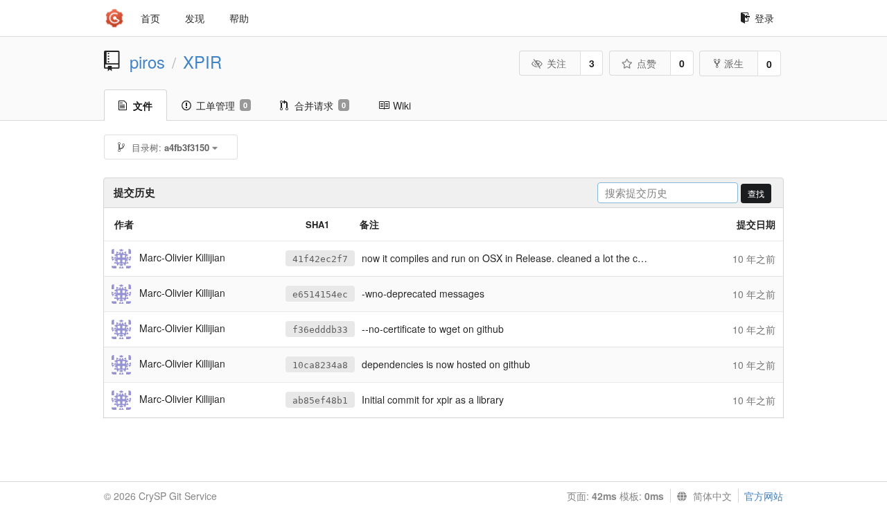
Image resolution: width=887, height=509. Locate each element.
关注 (556, 63)
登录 (764, 18)
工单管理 (221, 105)
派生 (734, 63)
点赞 (646, 63)
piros (147, 62)
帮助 (239, 18)
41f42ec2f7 (320, 259)
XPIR (202, 62)
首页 (150, 18)
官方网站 (763, 496)
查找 (756, 193)
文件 (142, 105)
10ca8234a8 (320, 365)
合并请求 (320, 105)
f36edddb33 (320, 330)
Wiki (402, 105)
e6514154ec (320, 294)
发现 (194, 18)
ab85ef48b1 (320, 400)
